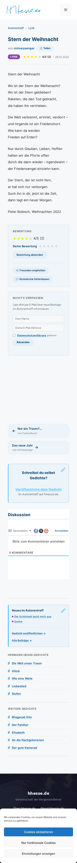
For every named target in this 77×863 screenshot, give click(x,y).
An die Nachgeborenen (28, 740)
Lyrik (31, 28)
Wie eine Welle (22, 678)
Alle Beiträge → (22, 640)
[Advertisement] (38, 390)
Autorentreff (16, 28)
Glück (16, 671)
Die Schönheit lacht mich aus (32, 616)
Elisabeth (18, 732)
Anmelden (61, 530)
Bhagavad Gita (22, 717)
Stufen (16, 693)
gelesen (36, 335)
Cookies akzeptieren (38, 832)
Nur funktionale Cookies (38, 843)
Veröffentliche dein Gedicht (38, 489)
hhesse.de (38, 793)
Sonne (18, 621)
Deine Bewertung (25, 246)
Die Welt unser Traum (27, 663)
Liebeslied (19, 686)
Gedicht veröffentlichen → (29, 633)
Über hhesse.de (24, 808)
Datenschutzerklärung (31, 335)
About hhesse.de (52, 808)
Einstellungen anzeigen (38, 854)
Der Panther (20, 724)
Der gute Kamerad (24, 747)
